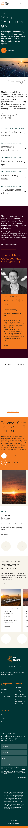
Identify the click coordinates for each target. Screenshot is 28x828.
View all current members (13, 411)
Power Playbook (19, 691)
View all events (4, 534)
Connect (6, 345)
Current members (6, 696)
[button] (22, 639)
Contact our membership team (8, 248)
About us (3, 693)
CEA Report (18, 687)
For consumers (5, 722)
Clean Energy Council (13, 823)
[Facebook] (7, 666)
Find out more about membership (9, 244)
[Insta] (9, 666)
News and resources (7, 715)
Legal (11, 820)
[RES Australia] (10, 370)
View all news (4, 584)
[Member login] (23, 3)
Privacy (16, 820)
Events (3, 718)
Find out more (7, 626)
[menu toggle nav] (26, 3)
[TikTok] (20, 667)
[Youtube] (17, 666)
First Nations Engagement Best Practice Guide (20, 701)
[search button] (20, 3)
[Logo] (14, 659)
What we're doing (15, 82)
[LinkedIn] (12, 666)
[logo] (5, 3)
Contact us (4, 689)
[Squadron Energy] (10, 377)
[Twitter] (14, 666)
